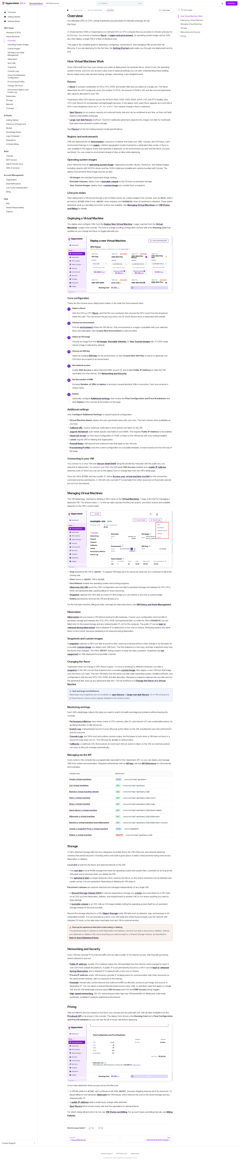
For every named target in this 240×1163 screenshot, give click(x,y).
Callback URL (76, 428)
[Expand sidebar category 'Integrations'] (18, 140)
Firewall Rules (76, 443)
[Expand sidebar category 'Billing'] (13, 192)
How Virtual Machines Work (191, 16)
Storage (183, 28)
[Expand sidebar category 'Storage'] (15, 100)
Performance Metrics (80, 721)
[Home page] (68, 10)
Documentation (36, 3)
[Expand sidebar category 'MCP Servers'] (19, 160)
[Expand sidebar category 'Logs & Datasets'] (22, 136)
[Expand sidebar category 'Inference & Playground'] (28, 124)
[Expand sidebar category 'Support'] (15, 212)
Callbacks (74, 744)
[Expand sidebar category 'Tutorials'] (16, 156)
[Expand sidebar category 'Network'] (16, 104)
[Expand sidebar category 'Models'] (15, 128)
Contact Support (107, 1153)
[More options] (172, 10)
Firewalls (74, 982)
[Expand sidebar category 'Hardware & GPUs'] (23, 33)
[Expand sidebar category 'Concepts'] (17, 108)
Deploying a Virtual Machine (191, 20)
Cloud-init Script (78, 435)
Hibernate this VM (79, 587)
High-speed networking (81, 993)
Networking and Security (190, 32)
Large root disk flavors (81, 120)
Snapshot (74, 594)
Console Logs (76, 736)
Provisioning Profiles (80, 447)
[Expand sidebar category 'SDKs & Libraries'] (22, 168)
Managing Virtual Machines (191, 24)
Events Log (75, 729)
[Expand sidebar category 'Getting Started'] (21, 120)
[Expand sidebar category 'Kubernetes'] (18, 96)
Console (231, 3)
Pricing (183, 36)
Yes (92, 1128)
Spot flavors (76, 112)
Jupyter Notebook (79, 431)
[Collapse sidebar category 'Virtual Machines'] (22, 37)
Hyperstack (135, 1153)
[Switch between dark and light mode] (222, 3)
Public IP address (78, 964)
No (102, 1128)
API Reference (52, 3)
